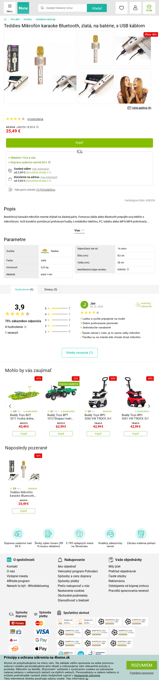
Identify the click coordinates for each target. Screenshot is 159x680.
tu (87, 678)
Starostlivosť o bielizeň (73, 600)
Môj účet (114, 566)
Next (149, 406)
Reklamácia (117, 581)
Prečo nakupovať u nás (73, 585)
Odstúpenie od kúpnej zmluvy (129, 585)
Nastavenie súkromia (87, 675)
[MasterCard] (39, 623)
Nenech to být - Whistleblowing (28, 585)
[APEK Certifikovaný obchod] (96, 654)
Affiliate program (18, 581)
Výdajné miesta (17, 576)
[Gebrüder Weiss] (15, 648)
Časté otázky (117, 576)
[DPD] (14, 640)
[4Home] (6, 19)
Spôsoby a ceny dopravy (74, 576)
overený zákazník (146, 305)
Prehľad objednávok (122, 571)
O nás (11, 571)
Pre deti (15, 19)
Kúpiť (79, 142)
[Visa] (42, 631)
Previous (10, 406)
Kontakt (12, 566)
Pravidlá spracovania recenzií (129, 590)
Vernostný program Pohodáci (78, 571)
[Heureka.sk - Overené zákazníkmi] (80, 654)
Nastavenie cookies (71, 590)
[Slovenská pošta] (15, 631)
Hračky (28, 19)
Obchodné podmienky (73, 595)
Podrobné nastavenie (142, 672)
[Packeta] (18, 623)
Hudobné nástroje (45, 19)
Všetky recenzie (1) (79, 353)
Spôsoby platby (68, 581)
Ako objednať (67, 566)
